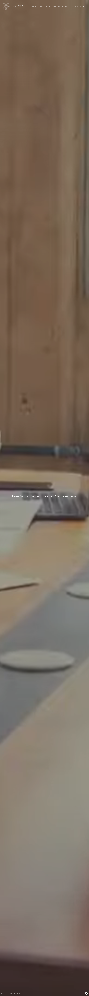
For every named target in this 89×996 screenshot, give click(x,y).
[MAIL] (78, 6)
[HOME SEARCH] (83, 6)
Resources (48, 6)
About (41, 6)
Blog (54, 6)
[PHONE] (80, 6)
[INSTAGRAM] (75, 6)
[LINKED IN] (72, 6)
